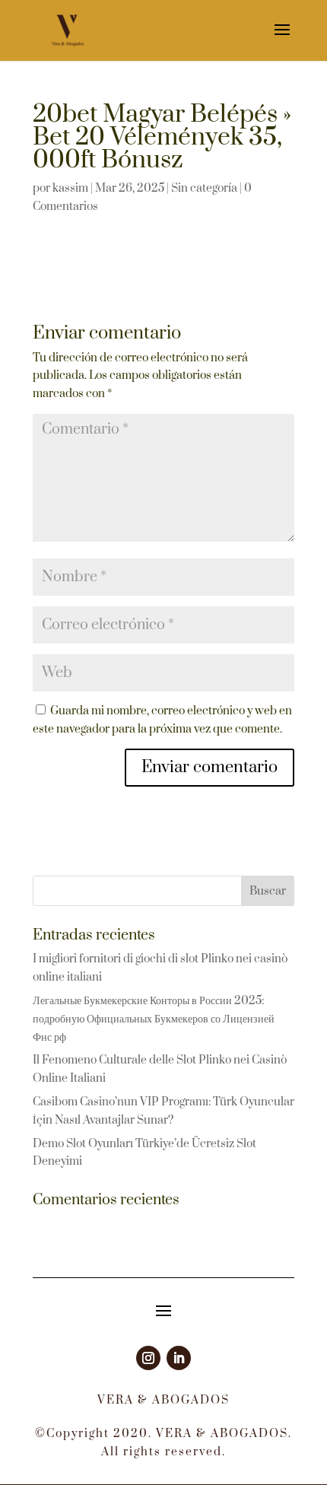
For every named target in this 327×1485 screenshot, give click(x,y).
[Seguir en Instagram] (148, 1358)
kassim (70, 188)
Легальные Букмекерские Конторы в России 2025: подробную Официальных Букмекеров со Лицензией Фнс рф (154, 1019)
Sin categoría (204, 188)
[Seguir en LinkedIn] (179, 1358)
